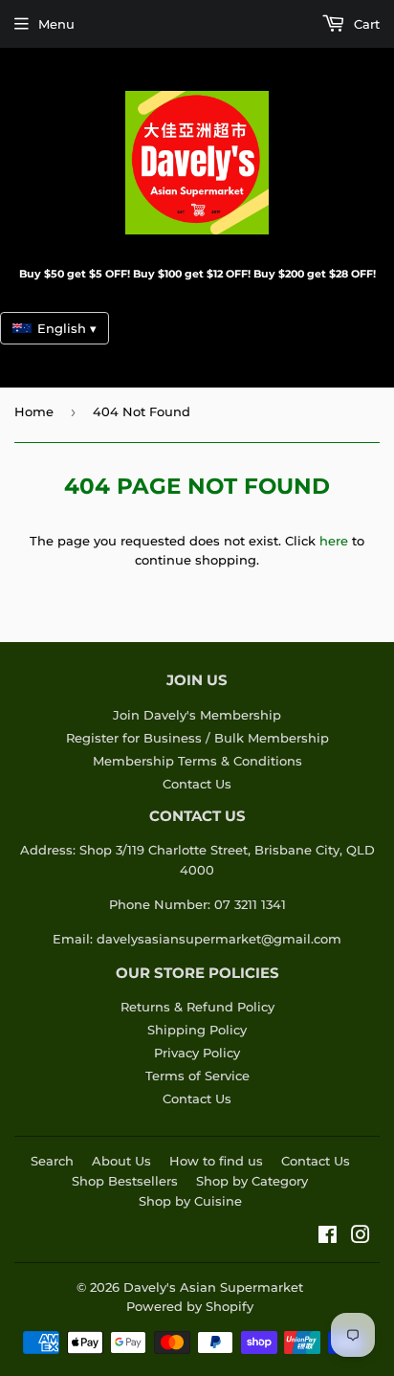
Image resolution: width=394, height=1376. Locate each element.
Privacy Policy (197, 1052)
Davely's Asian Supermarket (213, 1287)
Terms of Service (197, 1075)
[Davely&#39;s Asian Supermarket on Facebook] (327, 1237)
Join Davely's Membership (197, 714)
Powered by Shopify (189, 1306)
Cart (365, 24)
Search (52, 1160)
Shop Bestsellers (125, 1180)
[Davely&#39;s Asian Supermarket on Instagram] (360, 1237)
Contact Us (197, 783)
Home (34, 411)
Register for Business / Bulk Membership (197, 737)
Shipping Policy (197, 1029)
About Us (121, 1160)
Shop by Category (252, 1180)
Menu (56, 24)
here (333, 540)
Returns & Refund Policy (197, 1006)
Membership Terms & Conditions (197, 760)
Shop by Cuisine (190, 1201)
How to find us (216, 1160)
